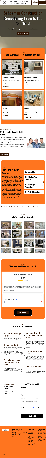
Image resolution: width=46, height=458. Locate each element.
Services (15, 1)
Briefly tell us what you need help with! (29, 398)
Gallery (19, 1)
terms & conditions (32, 407)
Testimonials (23, 3)
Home (11, 1)
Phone (22, 393)
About (11, 3)
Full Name (23, 387)
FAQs (14, 3)
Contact (18, 3)
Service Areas (25, 1)
